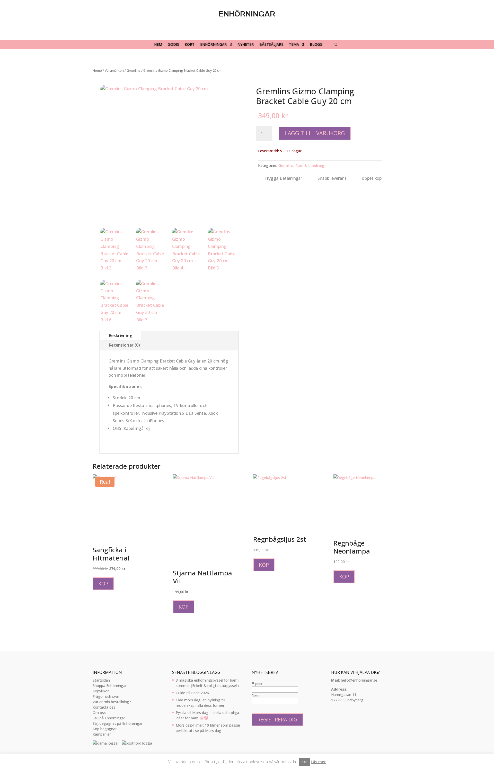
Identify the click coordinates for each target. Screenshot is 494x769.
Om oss (99, 712)
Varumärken (114, 70)
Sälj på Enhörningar (109, 718)
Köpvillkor (101, 691)
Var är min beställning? (112, 701)
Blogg (316, 45)
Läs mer (318, 761)
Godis (173, 45)
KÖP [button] (103, 583)
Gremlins (133, 70)
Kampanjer (102, 734)
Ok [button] (304, 761)
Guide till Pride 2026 (192, 692)
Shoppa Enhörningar (110, 685)
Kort (190, 45)
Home (97, 70)
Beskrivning (120, 335)
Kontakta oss (104, 707)
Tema (294, 45)
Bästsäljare (271, 45)
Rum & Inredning (309, 165)
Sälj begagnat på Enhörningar (118, 723)
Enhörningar (213, 45)
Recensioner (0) (124, 345)
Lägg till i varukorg (315, 133)
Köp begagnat (105, 728)
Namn (256, 695)
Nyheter (245, 45)
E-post (257, 684)
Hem (158, 45)
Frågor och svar (106, 696)
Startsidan (101, 680)
